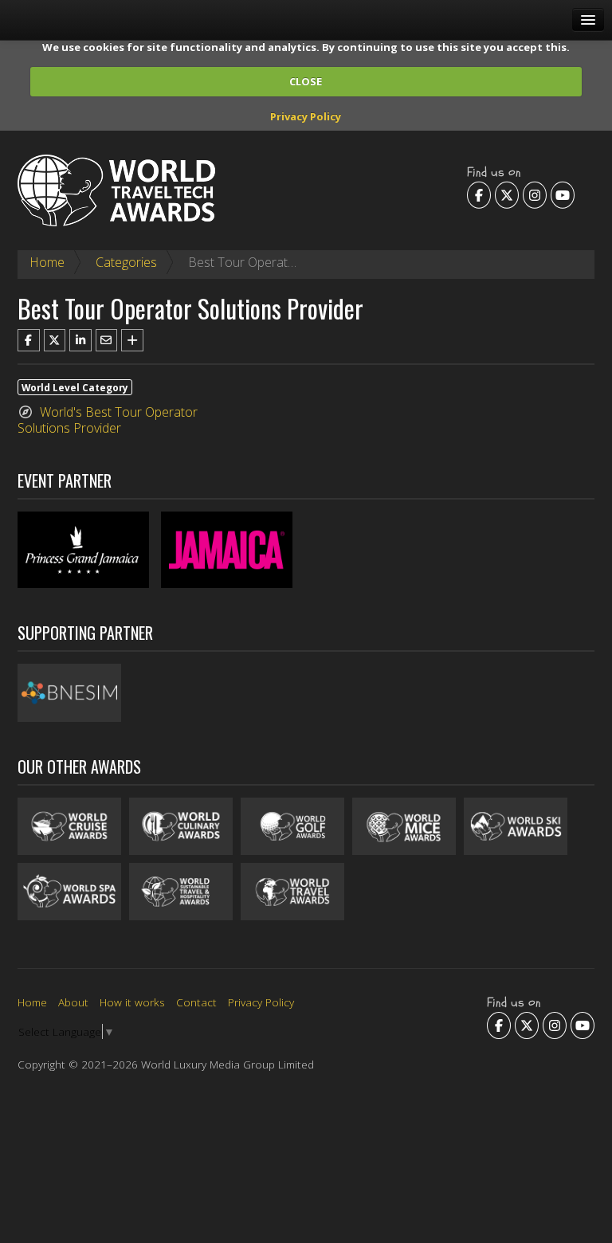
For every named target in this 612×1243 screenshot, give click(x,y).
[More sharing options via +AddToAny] (132, 340)
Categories (126, 262)
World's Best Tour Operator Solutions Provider (108, 420)
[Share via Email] (106, 340)
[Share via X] (55, 340)
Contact (196, 1002)
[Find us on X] (507, 194)
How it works (132, 1002)
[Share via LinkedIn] (80, 340)
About (73, 1002)
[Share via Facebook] (28, 340)
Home (47, 262)
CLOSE (305, 81)
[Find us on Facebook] (479, 194)
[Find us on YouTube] (563, 194)
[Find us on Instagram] (535, 194)
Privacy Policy (305, 116)
